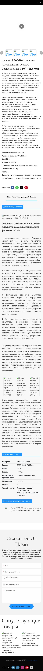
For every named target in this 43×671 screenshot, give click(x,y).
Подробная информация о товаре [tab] (21, 197)
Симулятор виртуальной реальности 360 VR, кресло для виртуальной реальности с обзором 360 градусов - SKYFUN (11, 651)
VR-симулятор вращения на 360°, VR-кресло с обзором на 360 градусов (30, 644)
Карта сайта (32, 660)
